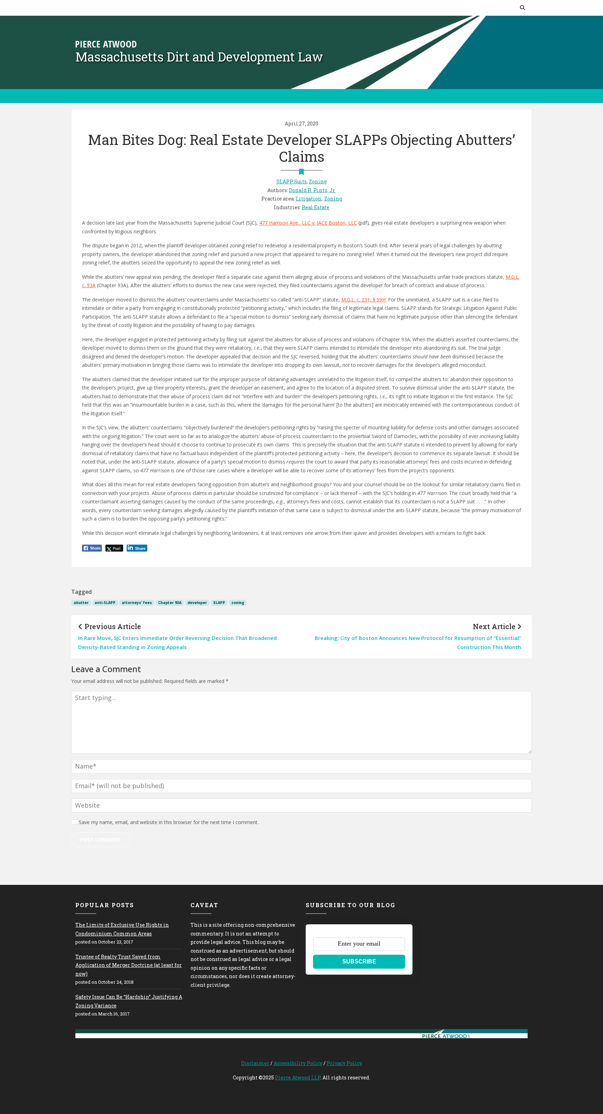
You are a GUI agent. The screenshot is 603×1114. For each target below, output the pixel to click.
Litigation (308, 198)
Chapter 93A (169, 602)
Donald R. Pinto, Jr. (312, 190)
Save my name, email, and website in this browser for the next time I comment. (169, 822)
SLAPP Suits (291, 181)
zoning (237, 602)
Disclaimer (255, 1063)
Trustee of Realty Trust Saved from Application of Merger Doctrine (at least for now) (128, 965)
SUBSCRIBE (359, 961)
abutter (81, 602)
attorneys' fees (137, 602)
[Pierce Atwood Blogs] (105, 43)
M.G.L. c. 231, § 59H (363, 299)
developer (197, 602)
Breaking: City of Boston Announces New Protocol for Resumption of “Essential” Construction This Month (418, 642)
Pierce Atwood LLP (297, 1077)
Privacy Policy (344, 1063)
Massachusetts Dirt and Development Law (199, 56)
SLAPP (219, 602)
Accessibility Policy (298, 1063)
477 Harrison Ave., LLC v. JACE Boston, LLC (308, 222)
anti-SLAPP (105, 602)
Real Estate (315, 207)
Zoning (318, 181)
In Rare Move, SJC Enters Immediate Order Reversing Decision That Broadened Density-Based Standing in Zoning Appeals (177, 642)
